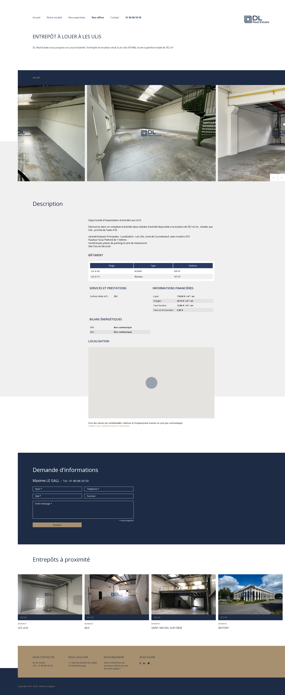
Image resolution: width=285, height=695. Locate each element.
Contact (114, 17)
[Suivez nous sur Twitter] (148, 663)
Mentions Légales (47, 686)
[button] (273, 177)
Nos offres (98, 17)
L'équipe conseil (56, 23)
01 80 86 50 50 (133, 17)
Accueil (36, 17)
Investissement (78, 23)
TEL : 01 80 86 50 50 (42, 665)
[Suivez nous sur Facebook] (140, 663)
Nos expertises (76, 17)
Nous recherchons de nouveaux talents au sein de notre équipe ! (116, 665)
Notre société (54, 17)
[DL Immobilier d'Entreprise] (256, 19)
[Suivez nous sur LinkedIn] (144, 663)
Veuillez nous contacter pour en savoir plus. (109, 425)
